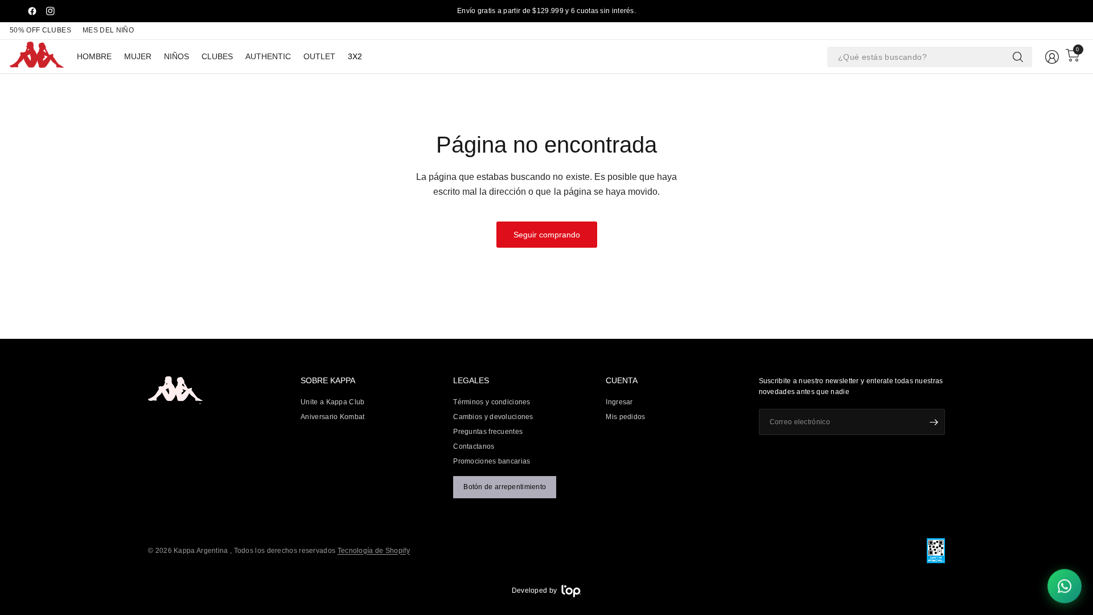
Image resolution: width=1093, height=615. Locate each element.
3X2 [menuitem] (355, 56)
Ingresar (619, 402)
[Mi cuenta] (1052, 56)
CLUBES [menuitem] (217, 56)
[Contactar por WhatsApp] (1064, 586)
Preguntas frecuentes (488, 432)
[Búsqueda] (1018, 57)
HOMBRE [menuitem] (94, 56)
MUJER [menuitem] (137, 56)
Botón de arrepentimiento (504, 487)
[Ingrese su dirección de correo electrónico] (933, 422)
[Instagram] (50, 11)
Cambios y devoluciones (493, 417)
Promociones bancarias (491, 461)
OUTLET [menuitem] (319, 56)
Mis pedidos (625, 417)
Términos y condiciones (492, 402)
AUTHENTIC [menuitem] (268, 56)
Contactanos (473, 446)
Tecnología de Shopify (374, 551)
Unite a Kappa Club (332, 402)
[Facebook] (32, 11)
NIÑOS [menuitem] (176, 56)
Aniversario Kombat (332, 417)
